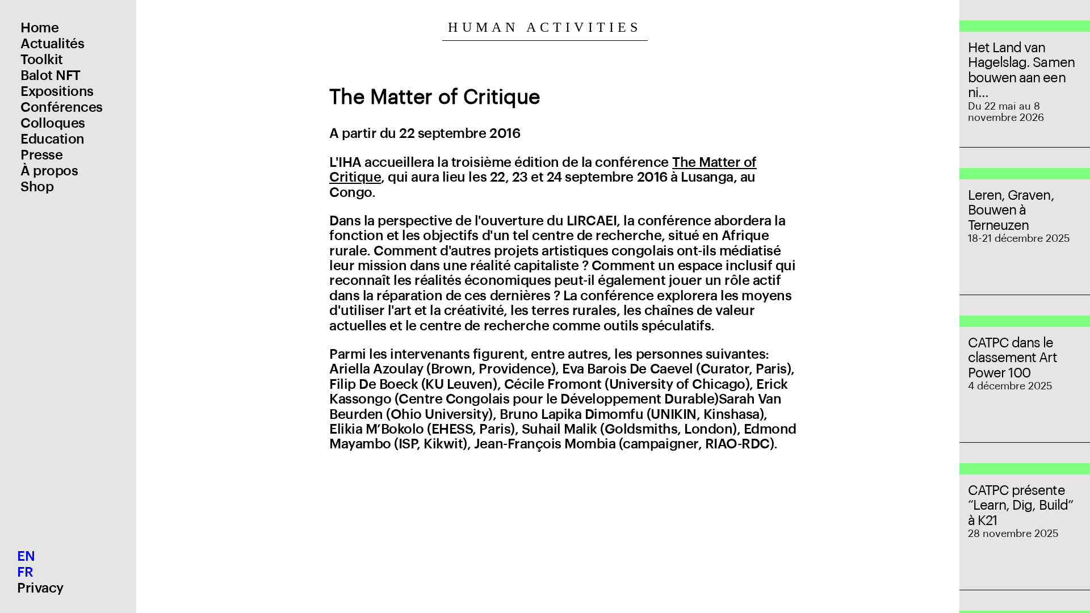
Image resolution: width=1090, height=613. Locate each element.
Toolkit (41, 59)
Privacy (40, 588)
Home (39, 28)
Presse (41, 155)
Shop (36, 187)
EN (26, 556)
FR (25, 572)
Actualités (52, 44)
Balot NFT (50, 75)
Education (52, 139)
